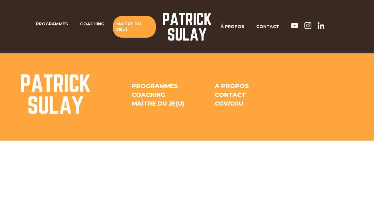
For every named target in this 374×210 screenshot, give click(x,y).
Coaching (92, 24)
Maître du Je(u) (128, 26)
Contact (267, 26)
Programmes (52, 24)
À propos (232, 26)
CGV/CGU (229, 103)
